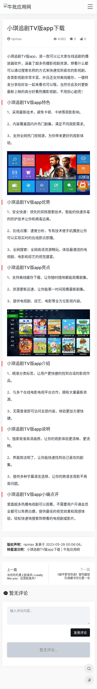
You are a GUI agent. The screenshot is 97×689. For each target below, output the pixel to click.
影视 (53, 63)
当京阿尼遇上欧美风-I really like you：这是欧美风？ (25, 576)
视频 (37, 135)
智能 (68, 212)
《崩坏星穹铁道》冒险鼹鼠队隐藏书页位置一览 (73, 576)
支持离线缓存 (63, 77)
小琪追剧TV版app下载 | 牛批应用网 (53, 549)
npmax (16, 39)
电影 (21, 256)
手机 (69, 230)
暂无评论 (18, 593)
